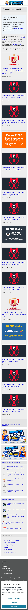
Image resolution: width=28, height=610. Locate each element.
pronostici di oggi (18, 28)
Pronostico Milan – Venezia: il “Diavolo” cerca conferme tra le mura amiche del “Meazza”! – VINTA (12, 522)
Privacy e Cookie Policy (8, 571)
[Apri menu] (3, 3)
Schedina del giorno (9, 542)
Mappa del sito (6, 568)
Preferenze (14, 602)
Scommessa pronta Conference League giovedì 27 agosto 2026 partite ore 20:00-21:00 (15, 468)
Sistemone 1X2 (8, 547)
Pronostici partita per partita (11, 540)
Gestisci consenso (7, 573)
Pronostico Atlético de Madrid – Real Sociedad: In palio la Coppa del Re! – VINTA (13, 71)
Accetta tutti (14, 606)
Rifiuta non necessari (14, 598)
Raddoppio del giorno (10, 545)
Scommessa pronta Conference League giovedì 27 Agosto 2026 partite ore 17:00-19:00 (15, 474)
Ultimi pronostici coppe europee (11, 462)
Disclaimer (4, 566)
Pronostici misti (8, 549)
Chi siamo (4, 564)
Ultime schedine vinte (8, 499)
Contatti (4, 561)
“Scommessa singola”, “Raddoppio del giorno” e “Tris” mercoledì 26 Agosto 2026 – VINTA (16, 516)
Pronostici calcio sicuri (10, 552)
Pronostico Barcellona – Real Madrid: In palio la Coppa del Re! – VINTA (14, 314)
